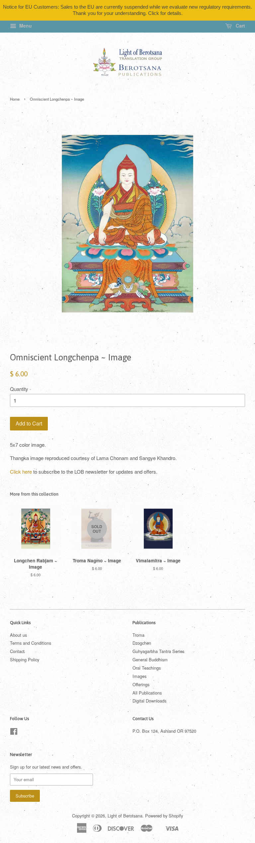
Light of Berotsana (125, 815)
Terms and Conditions (30, 643)
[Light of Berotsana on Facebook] (14, 732)
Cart (239, 25)
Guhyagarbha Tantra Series (158, 651)
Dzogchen (141, 643)
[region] (127, 10)
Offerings (140, 684)
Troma (138, 635)
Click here (21, 471)
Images (139, 676)
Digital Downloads (149, 701)
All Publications (147, 693)
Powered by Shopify (164, 815)
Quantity (19, 388)
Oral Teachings (146, 668)
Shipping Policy (24, 659)
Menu (25, 25)
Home (15, 99)
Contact (17, 651)
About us (18, 635)
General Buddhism (150, 659)
